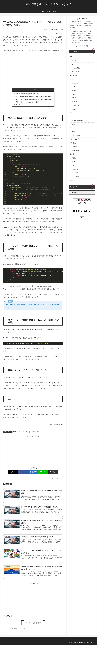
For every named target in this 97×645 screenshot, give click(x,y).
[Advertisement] (33, 70)
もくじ (30, 90)
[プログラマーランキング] (86, 200)
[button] (53, 472)
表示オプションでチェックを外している (28, 102)
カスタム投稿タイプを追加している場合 (28, 93)
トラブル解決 (35, 432)
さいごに (18, 104)
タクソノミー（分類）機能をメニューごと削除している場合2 (34, 99)
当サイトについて (82, 46)
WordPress (8, 432)
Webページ (17, 432)
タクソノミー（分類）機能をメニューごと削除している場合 (34, 96)
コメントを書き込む (33, 623)
